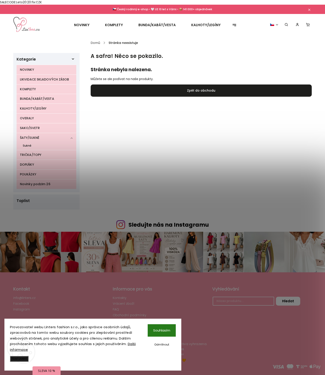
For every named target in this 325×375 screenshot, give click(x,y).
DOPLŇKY (27, 164)
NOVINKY (27, 69)
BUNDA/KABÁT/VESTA (37, 98)
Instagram (21, 309)
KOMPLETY (28, 89)
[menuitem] (85, 25)
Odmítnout (161, 344)
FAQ (116, 309)
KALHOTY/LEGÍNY (33, 108)
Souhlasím (161, 330)
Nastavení (19, 359)
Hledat (288, 301)
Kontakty (119, 298)
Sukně (27, 145)
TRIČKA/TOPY (30, 155)
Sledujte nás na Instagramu (168, 225)
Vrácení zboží (123, 303)
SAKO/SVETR (30, 128)
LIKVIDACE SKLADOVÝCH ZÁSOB (44, 79)
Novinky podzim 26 (35, 184)
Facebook (21, 303)
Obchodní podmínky (129, 315)
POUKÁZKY (28, 174)
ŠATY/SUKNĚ (29, 137)
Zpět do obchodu (201, 90)
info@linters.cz (24, 298)
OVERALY (27, 118)
